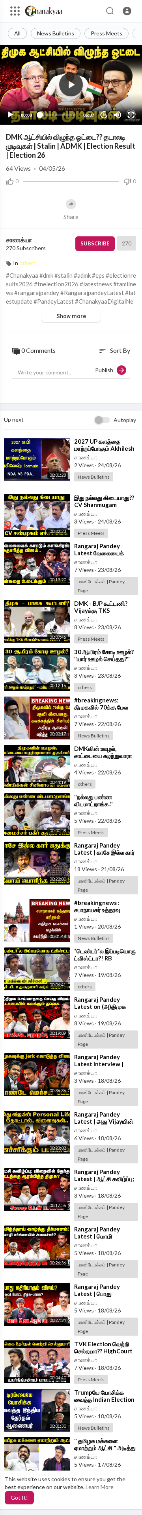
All (17, 33)
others (27, 263)
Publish (106, 370)
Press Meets (106, 33)
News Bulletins (55, 33)
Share (71, 216)
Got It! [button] (19, 1497)
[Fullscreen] (131, 115)
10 (104, 114)
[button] (127, 11)
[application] (71, 85)
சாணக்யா (19, 239)
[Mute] (117, 115)
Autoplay (125, 420)
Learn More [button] (100, 1487)
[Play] (10, 115)
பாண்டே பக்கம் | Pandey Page (101, 586)
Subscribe (94, 243)
